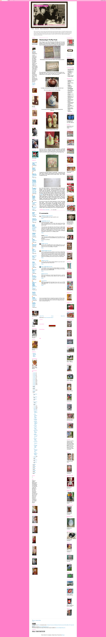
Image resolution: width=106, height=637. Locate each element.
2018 (34, 379)
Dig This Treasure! (34, 292)
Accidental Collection (35, 442)
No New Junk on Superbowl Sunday (34, 287)
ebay (42, 194)
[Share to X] (54, 209)
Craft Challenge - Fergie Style (35, 416)
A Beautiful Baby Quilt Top (34, 252)
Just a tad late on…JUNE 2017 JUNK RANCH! (34, 265)
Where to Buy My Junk (44, 28)
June (35, 407)
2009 (34, 464)
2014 (34, 384)
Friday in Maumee (33, 199)
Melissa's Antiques (34, 233)
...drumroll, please (34, 209)
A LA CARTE (33, 239)
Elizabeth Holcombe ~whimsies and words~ (34, 181)
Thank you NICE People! (35, 454)
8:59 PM (45, 280)
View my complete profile (33, 84)
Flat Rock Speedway (34, 294)
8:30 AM (49, 250)
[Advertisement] (52, 308)
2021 (34, 375)
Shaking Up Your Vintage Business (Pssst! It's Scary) (34, 228)
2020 (34, 376)
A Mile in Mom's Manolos (34, 168)
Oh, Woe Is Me (35, 426)
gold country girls (33, 250)
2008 (34, 466)
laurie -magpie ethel (44, 266)
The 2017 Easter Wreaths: (34, 272)
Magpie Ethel (33, 213)
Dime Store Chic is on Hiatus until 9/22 (34, 183)
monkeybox (34, 202)
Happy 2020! (33, 203)
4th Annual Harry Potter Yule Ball (34, 278)
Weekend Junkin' (35, 419)
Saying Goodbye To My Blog (34, 214)
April (35, 456)
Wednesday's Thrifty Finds (35, 431)
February (35, 459)
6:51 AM (46, 235)
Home (33, 28)
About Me (37, 28)
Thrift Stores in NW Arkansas (55, 28)
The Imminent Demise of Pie (34, 176)
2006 (34, 470)
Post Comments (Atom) (48, 317)
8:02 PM (50, 266)
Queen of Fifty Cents (34, 174)
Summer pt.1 (34, 164)
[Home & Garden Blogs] (36, 620)
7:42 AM (46, 243)
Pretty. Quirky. (33, 262)
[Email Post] (51, 209)
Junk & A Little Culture (35, 428)
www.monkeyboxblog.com (44, 626)
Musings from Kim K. (34, 276)
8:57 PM (46, 273)
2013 (34, 385)
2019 (34, 378)
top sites (33, 621)
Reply (42, 218)
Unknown (43, 260)
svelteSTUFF (34, 207)
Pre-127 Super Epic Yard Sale (34, 235)
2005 (34, 472)
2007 (34, 468)
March (35, 457)
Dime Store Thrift (34, 270)
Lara (42, 280)
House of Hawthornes (34, 219)
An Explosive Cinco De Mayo (35, 450)
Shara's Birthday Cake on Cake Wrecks (34, 355)
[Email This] (52, 209)
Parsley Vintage (33, 297)
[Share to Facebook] (55, 209)
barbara (42, 273)
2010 (34, 391)
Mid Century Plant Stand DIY (34, 221)
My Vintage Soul (34, 256)
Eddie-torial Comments (34, 245)
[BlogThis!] (53, 209)
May (35, 408)
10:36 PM (51, 215)
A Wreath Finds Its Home (33, 258)
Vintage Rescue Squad (33, 225)
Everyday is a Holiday (34, 188)
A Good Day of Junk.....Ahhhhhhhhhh (35, 423)
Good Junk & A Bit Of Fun (34, 299)
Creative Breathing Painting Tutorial (33, 305)
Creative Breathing (34, 303)
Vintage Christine (44, 250)
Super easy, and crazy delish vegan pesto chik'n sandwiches (34, 191)
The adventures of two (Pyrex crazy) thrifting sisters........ (34, 283)
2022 (34, 374)
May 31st (35, 409)
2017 (34, 380)
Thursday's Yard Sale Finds (35, 446)
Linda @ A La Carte (44, 215)
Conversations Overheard (35, 412)
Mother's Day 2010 (35, 439)
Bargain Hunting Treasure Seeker (33, 197)
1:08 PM (46, 260)
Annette (42, 243)
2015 (34, 383)
